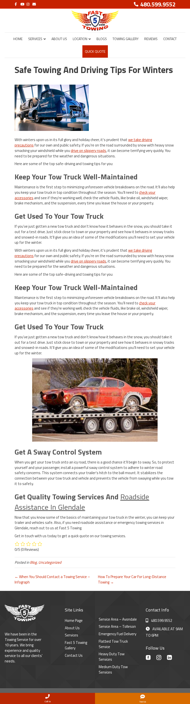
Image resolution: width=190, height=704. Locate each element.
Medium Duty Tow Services (113, 669)
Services (35, 38)
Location (80, 38)
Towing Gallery (126, 38)
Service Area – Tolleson (117, 626)
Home (18, 38)
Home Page (74, 620)
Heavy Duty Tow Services (111, 656)
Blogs (101, 38)
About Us (59, 38)
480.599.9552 (161, 620)
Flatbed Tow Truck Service (113, 644)
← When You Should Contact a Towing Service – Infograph (52, 579)
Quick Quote (95, 51)
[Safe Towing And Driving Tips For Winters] (52, 107)
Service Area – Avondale (118, 619)
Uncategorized (49, 562)
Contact (170, 38)
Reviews (151, 38)
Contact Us (74, 655)
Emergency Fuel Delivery (117, 634)
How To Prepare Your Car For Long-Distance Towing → (132, 579)
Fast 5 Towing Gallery (76, 645)
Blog (33, 562)
